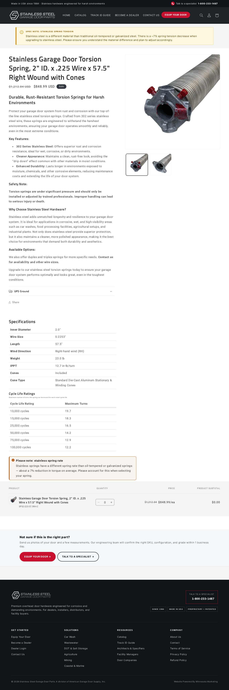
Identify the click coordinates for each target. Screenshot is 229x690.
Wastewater (71, 642)
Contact (175, 642)
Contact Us (17, 654)
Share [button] (15, 302)
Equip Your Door (20, 636)
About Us (175, 636)
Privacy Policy (178, 654)
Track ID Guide (126, 642)
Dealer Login (18, 648)
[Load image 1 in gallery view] (137, 165)
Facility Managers (127, 654)
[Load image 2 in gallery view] (160, 165)
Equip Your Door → (37, 556)
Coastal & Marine (74, 665)
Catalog (121, 636)
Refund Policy (178, 660)
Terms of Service (180, 648)
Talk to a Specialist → (78, 556)
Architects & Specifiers (131, 648)
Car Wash (69, 636)
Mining (68, 660)
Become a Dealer (21, 642)
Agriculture (70, 654)
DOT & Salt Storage (76, 648)
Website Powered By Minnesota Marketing (196, 681)
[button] (201, 15)
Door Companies (127, 660)
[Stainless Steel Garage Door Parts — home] (31, 595)
